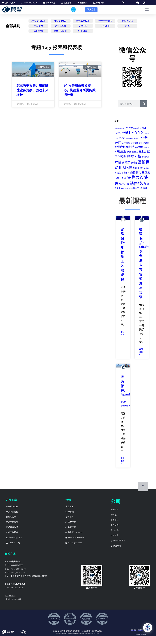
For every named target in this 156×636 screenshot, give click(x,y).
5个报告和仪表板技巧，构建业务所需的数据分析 (80, 90)
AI (124, 128)
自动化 (134, 162)
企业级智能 (60, 26)
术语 (127, 26)
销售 (119, 173)
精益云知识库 (60, 31)
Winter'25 (136, 138)
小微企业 (135, 152)
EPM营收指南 (60, 21)
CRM (142, 128)
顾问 (145, 188)
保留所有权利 (77, 631)
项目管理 (137, 188)
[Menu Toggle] (147, 10)
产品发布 (38, 26)
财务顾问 (129, 168)
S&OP (122, 138)
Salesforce (129, 138)
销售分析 (125, 173)
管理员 (126, 162)
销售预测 (124, 188)
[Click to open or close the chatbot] (147, 627)
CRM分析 (121, 133)
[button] (123, 2)
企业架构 (134, 143)
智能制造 (145, 157)
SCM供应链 (127, 21)
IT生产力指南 (105, 21)
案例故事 (38, 31)
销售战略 (124, 184)
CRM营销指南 (38, 21)
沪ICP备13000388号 (141, 634)
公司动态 (105, 26)
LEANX (136, 132)
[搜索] (143, 103)
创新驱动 (139, 147)
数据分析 (134, 156)
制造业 (121, 151)
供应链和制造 (126, 147)
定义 (129, 152)
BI (127, 128)
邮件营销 (139, 168)
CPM (136, 128)
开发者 (142, 151)
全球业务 (82, 26)
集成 (130, 188)
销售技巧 (138, 183)
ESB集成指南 (83, 21)
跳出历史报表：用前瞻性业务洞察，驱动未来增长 (32, 90)
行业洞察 (82, 31)
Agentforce (118, 128)
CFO (131, 128)
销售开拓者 (121, 178)
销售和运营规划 (140, 172)
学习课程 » (122, 334)
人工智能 (126, 143)
